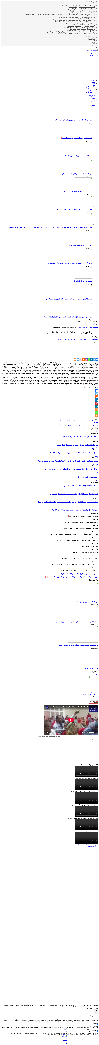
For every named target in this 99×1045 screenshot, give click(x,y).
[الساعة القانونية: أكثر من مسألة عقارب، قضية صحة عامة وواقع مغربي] (87, 618)
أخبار (94, 89)
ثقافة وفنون (92, 96)
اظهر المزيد (95, 422)
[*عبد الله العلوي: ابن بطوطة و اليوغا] (83, 599)
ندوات (93, 99)
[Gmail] (80, 359)
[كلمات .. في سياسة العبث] (83, 665)
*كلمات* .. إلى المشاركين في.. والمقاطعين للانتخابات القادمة (75, 510)
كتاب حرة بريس (90, 327)
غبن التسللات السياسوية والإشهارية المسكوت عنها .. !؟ (81, 10)
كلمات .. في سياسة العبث (90, 668)
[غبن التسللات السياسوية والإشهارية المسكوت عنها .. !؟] (86, 170)
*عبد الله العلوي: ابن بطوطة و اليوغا (87, 602)
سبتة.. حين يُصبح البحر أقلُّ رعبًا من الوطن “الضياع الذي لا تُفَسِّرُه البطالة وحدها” (75, 21)
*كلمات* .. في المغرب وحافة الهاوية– (85, 15)
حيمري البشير (81, 327)
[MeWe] (96, 406)
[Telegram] (78, 359)
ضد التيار (90, 86)
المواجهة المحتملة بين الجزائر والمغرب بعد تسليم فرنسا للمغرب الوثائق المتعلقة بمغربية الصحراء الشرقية (68, 32)
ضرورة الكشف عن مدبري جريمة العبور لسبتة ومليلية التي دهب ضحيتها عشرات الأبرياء (73, 20)
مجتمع (93, 85)
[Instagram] (86, 359)
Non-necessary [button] (94, 1030)
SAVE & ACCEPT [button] (93, 1036)
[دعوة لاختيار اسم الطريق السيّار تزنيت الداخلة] (83, 152)
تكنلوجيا (90, 93)
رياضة (93, 98)
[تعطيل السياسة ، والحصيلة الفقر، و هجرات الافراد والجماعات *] (87, 206)
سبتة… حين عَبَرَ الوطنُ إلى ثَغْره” (86, 18)
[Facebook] (97, 359)
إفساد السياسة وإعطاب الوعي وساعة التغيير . (81, 485)
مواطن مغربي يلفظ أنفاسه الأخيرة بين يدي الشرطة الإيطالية (80, 30)
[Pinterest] (96, 403)
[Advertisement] (49, 68)
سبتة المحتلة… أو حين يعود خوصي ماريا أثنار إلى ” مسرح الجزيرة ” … (77, 5)
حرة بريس (92, 80)
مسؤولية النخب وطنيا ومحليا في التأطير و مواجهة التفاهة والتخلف (78, 27)
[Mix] (96, 409)
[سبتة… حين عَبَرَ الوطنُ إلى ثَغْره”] (83, 278)
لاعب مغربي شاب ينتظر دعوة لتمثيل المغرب (83, 24)
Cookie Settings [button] (89, 1008)
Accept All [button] (95, 1008)
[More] (75, 359)
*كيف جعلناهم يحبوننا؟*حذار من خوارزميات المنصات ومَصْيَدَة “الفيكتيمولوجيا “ (68, 502)
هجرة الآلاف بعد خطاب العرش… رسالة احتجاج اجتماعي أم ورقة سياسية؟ (76, 17)
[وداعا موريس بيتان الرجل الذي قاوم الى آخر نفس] (83, 188)
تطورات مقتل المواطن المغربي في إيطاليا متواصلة (82, 29)
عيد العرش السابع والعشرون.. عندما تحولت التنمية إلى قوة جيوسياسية (77, 23)
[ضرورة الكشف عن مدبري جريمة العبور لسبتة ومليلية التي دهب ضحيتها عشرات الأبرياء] (83, 296)
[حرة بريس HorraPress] (92, 50)
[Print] (83, 359)
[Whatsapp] (89, 359)
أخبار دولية (89, 90)
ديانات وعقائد (88, 88)
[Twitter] (94, 359)
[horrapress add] (94, 55)
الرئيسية (96, 327)
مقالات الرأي (92, 95)
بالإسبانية (93, 101)
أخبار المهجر (89, 92)
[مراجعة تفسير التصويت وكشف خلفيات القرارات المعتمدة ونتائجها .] (83, 642)
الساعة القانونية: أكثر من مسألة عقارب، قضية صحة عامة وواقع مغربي (77, 622)
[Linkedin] (91, 359)
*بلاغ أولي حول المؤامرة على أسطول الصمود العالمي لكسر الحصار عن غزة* (75, 33)
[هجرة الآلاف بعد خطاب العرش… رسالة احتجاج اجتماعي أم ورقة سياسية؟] (83, 260)
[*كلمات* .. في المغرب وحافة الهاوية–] (83, 242)
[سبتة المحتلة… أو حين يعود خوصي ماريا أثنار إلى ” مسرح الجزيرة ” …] (83, 117)
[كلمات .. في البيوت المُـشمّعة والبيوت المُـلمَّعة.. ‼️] (83, 134)
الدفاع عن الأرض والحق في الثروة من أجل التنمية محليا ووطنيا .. (74, 494)
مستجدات (95, 431)
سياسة (93, 82)
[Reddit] (96, 396)
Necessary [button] (95, 1023)
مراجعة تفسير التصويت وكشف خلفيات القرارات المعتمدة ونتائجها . (78, 645)
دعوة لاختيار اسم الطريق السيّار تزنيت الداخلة (83, 8)
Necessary (94, 1024)
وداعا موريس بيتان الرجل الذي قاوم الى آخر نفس (82, 11)
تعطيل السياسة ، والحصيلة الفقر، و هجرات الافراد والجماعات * (79, 12)
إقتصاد (93, 83)
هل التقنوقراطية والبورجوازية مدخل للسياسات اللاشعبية (81, 26)
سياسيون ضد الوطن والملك (87, 477)
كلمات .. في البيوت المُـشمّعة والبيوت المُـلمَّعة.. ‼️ (82, 7)
